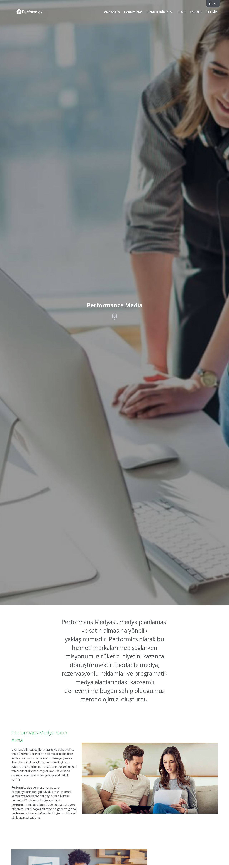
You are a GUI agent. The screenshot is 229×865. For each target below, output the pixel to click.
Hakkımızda (133, 12)
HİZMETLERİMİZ (157, 12)
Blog (182, 12)
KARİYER (195, 12)
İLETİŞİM (212, 12)
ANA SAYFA (112, 12)
